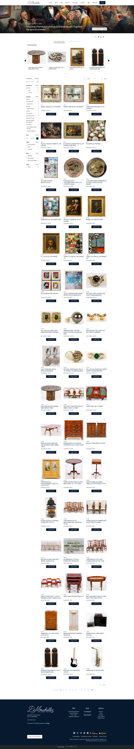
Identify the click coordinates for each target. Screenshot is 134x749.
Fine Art (28, 99)
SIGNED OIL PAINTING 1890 (94, 219)
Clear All (37, 78)
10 (88, 689)
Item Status (29, 85)
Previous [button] (25, 61)
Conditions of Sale (86, 736)
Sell (61, 2)
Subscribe (75, 2)
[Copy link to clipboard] (96, 37)
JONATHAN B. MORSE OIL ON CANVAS (76, 68)
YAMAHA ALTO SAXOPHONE (95, 670)
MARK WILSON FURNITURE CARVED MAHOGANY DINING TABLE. (50, 445)
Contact (82, 2)
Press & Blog (101, 716)
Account (87, 715)
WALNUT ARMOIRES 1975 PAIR (95, 443)
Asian (33, 146)
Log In (102, 2)
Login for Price (51, 114)
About (101, 708)
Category (28, 96)
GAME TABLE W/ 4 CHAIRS (94, 406)
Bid (73, 708)
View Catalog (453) (98, 29)
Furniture (28, 106)
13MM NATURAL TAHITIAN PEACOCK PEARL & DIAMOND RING (73, 332)
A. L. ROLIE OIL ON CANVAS (49, 256)
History (101, 711)
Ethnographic (33, 158)
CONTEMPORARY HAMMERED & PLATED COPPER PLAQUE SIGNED (96, 182)
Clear (36, 85)
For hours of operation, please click (38, 723)
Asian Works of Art (30, 115)
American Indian (33, 144)
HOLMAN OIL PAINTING (93, 144)
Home (50, 2)
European (33, 149)
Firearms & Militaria (31, 131)
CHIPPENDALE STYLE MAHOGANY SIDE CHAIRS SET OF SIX (73, 522)
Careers (101, 714)
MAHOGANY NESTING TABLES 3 (73, 596)
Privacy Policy (103, 736)
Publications (101, 718)
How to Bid (74, 714)
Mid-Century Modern (33, 160)
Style (27, 153)
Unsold (34, 92)
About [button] (67, 2)
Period (27, 164)
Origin (27, 142)
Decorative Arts (30, 101)
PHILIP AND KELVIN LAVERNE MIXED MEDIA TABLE (35, 68)
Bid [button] (56, 2)
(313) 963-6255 (31, 720)
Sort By (84, 78)
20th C (33, 167)
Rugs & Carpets (30, 108)
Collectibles (29, 124)
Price (27, 135)
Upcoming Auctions (73, 711)
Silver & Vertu (30, 103)
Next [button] (109, 61)
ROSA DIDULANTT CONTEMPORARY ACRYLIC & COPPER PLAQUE (73, 182)
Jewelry (28, 111)
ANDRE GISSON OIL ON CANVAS (51, 107)
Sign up (94, 2)
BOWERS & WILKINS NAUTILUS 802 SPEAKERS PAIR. (97, 68)
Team (101, 713)
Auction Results (74, 713)
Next (92, 689)
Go (37, 138)
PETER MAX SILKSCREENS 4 (49, 293)
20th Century (29, 113)
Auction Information (74, 41)
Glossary (95, 736)
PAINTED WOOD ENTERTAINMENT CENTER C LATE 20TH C (50, 483)
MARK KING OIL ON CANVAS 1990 (51, 219)
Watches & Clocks (30, 118)
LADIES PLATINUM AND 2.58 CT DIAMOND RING (56, 68)
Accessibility (76, 736)
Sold (34, 90)
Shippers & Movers (74, 716)
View (102, 78)
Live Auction (34, 24)
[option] (36, 59)
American (33, 155)
